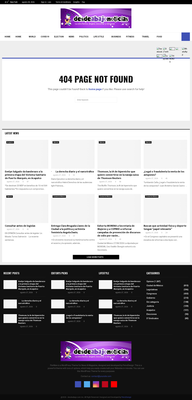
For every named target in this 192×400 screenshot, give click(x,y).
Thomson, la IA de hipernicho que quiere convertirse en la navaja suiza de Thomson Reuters (118, 175)
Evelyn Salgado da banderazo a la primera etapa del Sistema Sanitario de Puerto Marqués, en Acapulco (25, 175)
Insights (76, 2)
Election (59, 37)
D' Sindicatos (152, 318)
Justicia (150, 306)
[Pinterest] (186, 2)
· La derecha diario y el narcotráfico (72, 172)
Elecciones (151, 314)
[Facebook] (177, 2)
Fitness (130, 37)
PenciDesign (126, 397)
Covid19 (45, 37)
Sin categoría (152, 302)
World (32, 37)
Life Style (98, 37)
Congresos (151, 294)
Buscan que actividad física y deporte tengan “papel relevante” (165, 227)
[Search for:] (96, 99)
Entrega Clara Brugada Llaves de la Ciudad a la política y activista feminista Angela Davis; (70, 229)
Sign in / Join (46, 2)
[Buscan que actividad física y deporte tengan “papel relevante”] (165, 208)
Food (159, 37)
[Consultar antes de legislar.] (26, 208)
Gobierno (150, 298)
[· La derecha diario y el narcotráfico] (73, 154)
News (71, 37)
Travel (145, 37)
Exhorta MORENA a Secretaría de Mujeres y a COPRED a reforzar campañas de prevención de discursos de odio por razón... (118, 231)
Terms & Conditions (63, 2)
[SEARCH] (114, 100)
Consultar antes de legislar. (20, 226)
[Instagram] (183, 2)
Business (116, 37)
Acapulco (10, 142)
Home (7, 37)
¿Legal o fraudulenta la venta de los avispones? (164, 173)
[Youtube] (189, 2)
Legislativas (152, 289)
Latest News (12, 133)
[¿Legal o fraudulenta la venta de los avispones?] (165, 154)
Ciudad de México (59, 196)
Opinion (55, 142)
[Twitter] (180, 2)
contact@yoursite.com (101, 376)
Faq (83, 2)
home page (95, 89)
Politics (83, 37)
